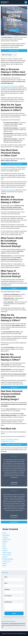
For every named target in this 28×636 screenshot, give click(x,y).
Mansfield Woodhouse (7, 559)
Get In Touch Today (14, 50)
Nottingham (16, 439)
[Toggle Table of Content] (14, 55)
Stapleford (4, 541)
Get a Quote (13, 30)
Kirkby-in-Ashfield (6, 552)
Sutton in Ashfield (6, 554)
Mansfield (4, 556)
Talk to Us (14, 288)
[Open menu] (25, 2)
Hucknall (4, 548)
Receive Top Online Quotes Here (14, 444)
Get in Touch (14, 387)
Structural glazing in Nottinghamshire (10, 86)
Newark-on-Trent (6, 561)
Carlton (4, 543)
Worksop (4, 563)
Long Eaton (12, 441)
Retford (4, 565)
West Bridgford (9, 439)
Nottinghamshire (5, 441)
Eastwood (4, 550)
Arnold (4, 546)
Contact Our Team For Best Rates (14, 163)
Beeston (3, 439)
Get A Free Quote (14, 522)
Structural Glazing (9, 190)
